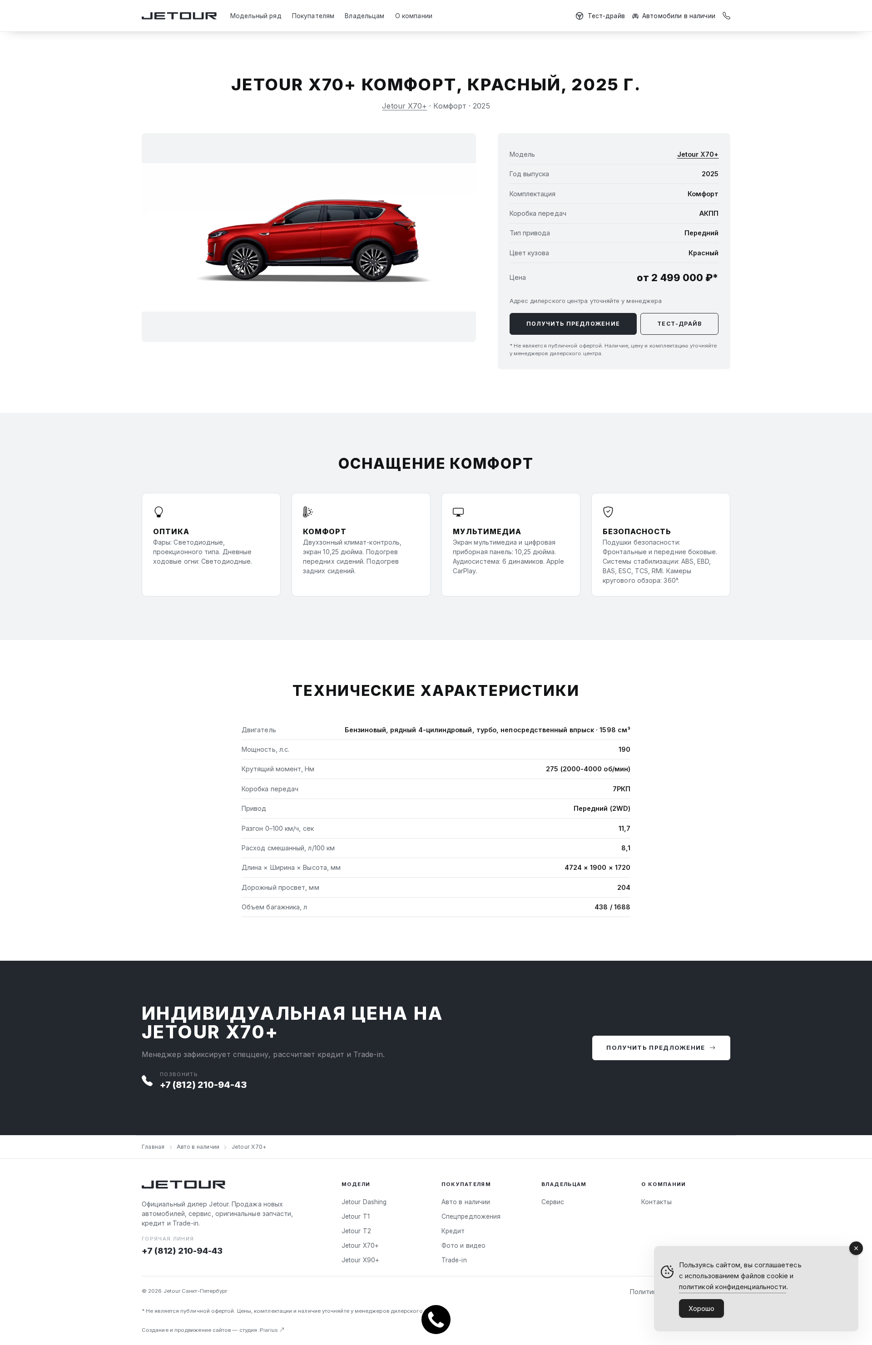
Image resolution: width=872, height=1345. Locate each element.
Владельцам (364, 16)
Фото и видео (463, 1245)
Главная (153, 1146)
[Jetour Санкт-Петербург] (179, 16)
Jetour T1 (356, 1216)
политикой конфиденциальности (732, 1286)
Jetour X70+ (404, 105)
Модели (356, 1184)
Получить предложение (573, 323)
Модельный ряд (256, 16)
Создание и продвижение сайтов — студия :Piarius (210, 1330)
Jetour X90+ (360, 1260)
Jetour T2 (356, 1231)
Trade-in (454, 1260)
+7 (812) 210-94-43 (203, 1084)
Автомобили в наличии (678, 16)
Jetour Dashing (364, 1202)
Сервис (552, 1202)
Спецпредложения (470, 1216)
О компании (413, 16)
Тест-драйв (606, 16)
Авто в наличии (198, 1146)
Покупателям (313, 16)
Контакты (656, 1202)
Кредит (453, 1231)
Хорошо (701, 1308)
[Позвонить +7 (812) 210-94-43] (726, 16)
